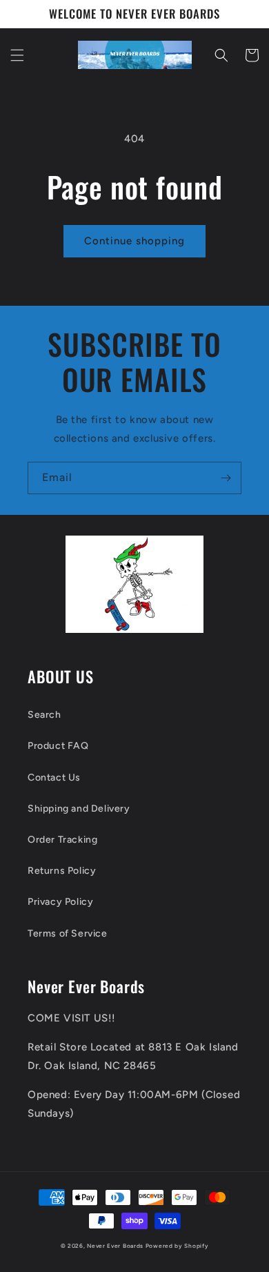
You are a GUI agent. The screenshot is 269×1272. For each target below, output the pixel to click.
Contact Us (54, 777)
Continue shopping (134, 241)
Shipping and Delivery (79, 808)
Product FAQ (58, 746)
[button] (17, 55)
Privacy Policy (60, 902)
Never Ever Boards (115, 1245)
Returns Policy (62, 871)
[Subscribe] (225, 478)
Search (44, 715)
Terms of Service (68, 933)
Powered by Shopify (177, 1245)
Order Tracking (62, 839)
